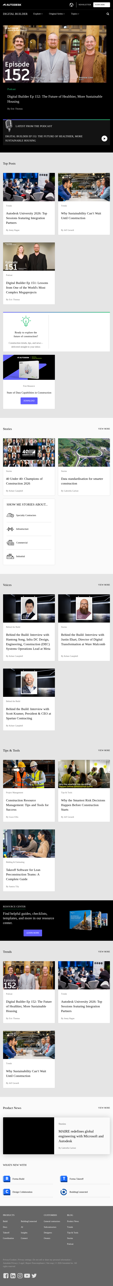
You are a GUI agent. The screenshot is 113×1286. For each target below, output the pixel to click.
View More (104, 429)
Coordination (8, 1238)
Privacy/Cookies (9, 1260)
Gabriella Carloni (71, 491)
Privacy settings (24, 1260)
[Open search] (108, 13)
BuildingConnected (29, 1221)
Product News (73, 1221)
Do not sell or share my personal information (51, 1260)
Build (5, 1221)
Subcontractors (50, 1227)
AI (22, 1227)
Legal (21, 1263)
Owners (47, 1238)
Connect (24, 1238)
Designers (48, 1233)
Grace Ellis (13, 817)
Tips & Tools (72, 1233)
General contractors (52, 1221)
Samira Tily (14, 886)
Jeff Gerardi (69, 230)
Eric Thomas (17, 108)
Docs (5, 1227)
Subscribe (100, 5)
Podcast (70, 1244)
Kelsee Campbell (16, 491)
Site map (50, 1263)
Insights (24, 1233)
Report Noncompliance (35, 1263)
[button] (38, 14)
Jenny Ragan (14, 230)
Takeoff (6, 1233)
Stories (70, 1238)
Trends (70, 1227)
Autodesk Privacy (10, 1263)
